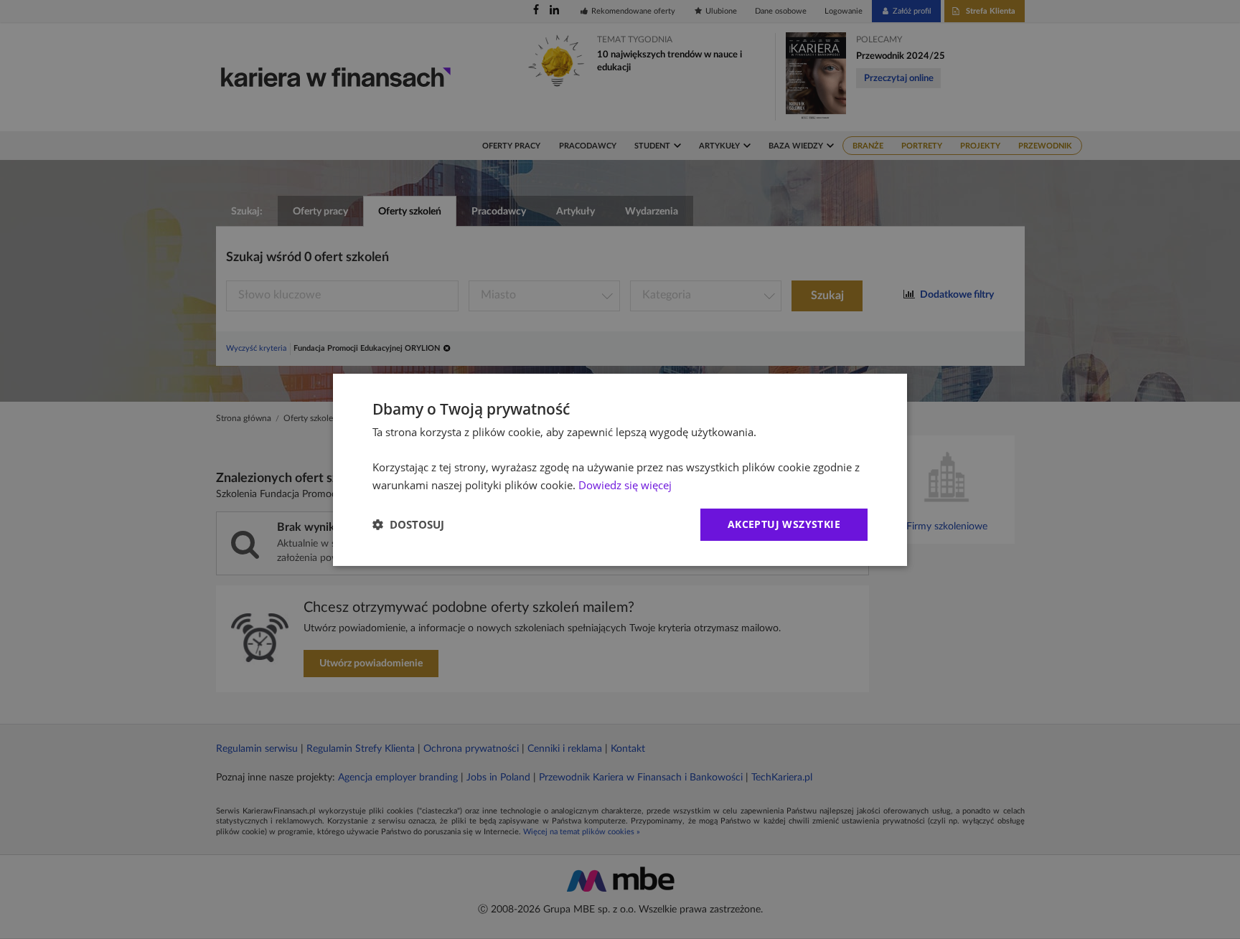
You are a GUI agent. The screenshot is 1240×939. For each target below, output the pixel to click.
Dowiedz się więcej (625, 485)
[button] (408, 524)
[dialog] (620, 469)
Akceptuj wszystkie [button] (784, 524)
